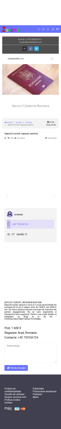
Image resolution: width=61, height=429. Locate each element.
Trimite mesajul (17, 368)
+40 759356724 (20, 224)
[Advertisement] (30, 12)
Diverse (19, 122)
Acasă (9, 122)
